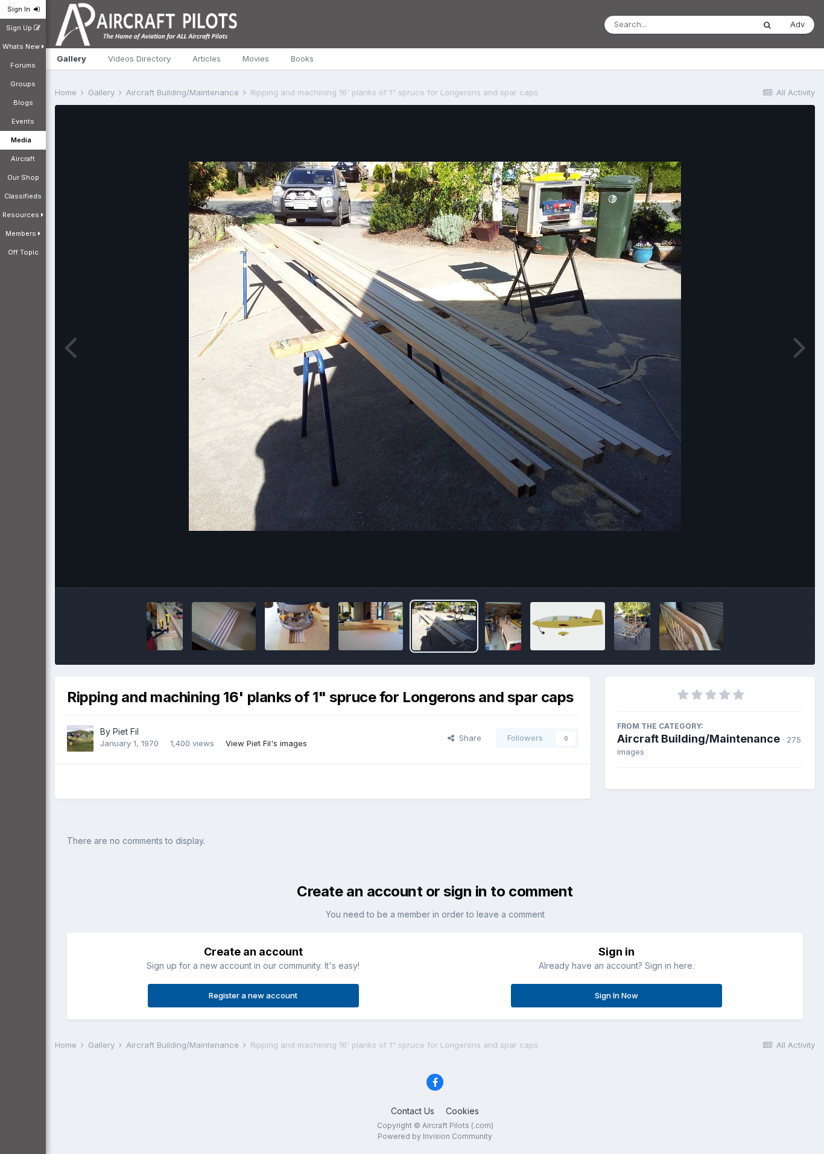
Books (302, 58)
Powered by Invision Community (435, 1136)
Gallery (71, 58)
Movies (255, 58)
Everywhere (717, 24)
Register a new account (253, 995)
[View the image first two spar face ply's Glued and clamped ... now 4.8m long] (165, 626)
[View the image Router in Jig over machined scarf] (297, 626)
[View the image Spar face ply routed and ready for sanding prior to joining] (224, 626)
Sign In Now (616, 995)
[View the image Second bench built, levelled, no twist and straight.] (503, 626)
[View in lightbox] (435, 346)
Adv (797, 24)
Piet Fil (126, 731)
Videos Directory (139, 58)
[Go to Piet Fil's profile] (80, 738)
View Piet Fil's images (266, 743)
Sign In (20, 9)
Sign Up (20, 28)
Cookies (462, 1111)
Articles (206, 58)
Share (467, 738)
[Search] (767, 25)
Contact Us (412, 1111)
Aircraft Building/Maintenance (698, 738)
